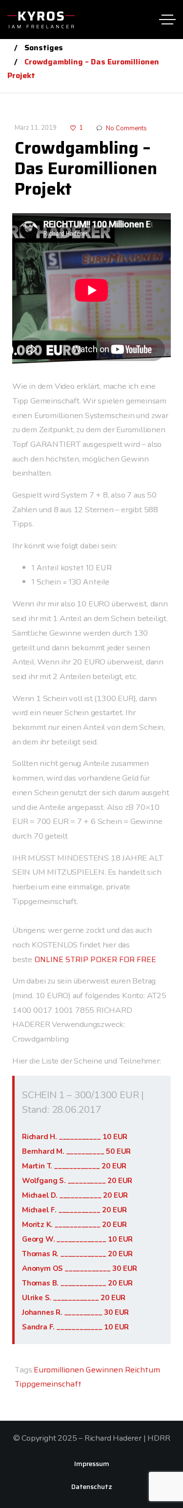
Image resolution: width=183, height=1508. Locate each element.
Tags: (24, 1370)
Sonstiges (43, 47)
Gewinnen (104, 1370)
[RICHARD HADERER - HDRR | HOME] (41, 19)
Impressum (91, 1463)
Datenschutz (91, 1486)
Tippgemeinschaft (48, 1384)
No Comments (126, 128)
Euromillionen (59, 1370)
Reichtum (142, 1370)
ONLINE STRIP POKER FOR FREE (95, 959)
